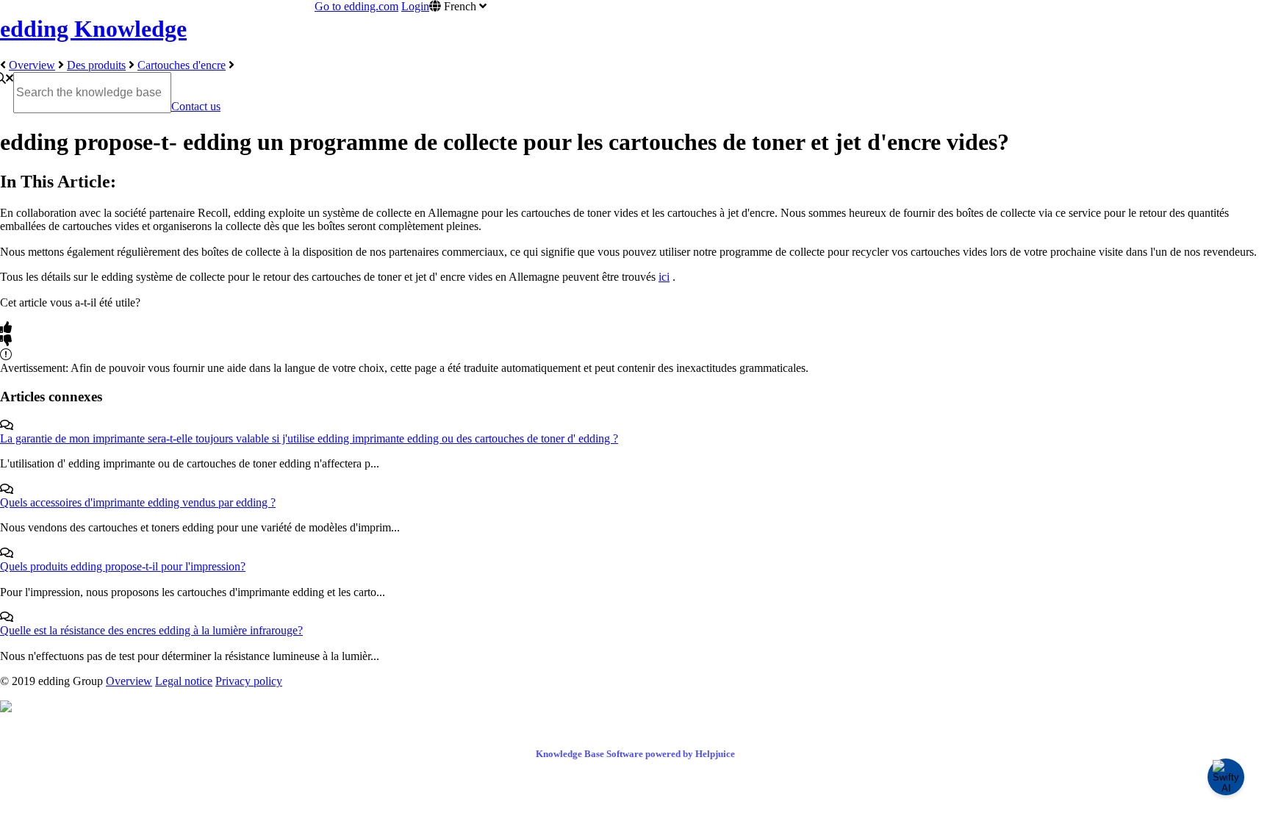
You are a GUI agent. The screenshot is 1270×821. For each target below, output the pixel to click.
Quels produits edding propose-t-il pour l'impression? (122, 566)
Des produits (96, 65)
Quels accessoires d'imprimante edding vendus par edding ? (138, 502)
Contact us (195, 106)
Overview (32, 65)
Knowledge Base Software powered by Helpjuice (635, 753)
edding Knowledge (93, 28)
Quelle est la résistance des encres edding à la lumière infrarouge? (151, 630)
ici (664, 276)
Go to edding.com (356, 6)
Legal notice (183, 681)
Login (415, 6)
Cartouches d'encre (181, 65)
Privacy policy (248, 681)
